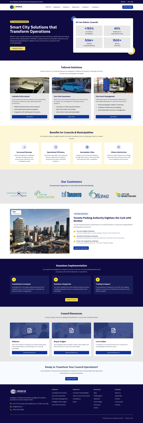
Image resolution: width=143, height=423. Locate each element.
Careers (117, 399)
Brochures (97, 405)
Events (96, 408)
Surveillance (77, 399)
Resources (75, 7)
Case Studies (98, 402)
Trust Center (119, 402)
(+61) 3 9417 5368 (18, 410)
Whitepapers (98, 396)
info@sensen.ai (17, 407)
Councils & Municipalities (81, 393)
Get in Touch (128, 7)
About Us (118, 393)
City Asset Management (60, 399)
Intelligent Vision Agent (59, 402)
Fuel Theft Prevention (59, 405)
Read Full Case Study (81, 248)
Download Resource (29, 352)
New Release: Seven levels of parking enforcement (26, 2)
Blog (95, 393)
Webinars (97, 399)
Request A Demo (18, 48)
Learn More (29, 117)
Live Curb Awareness (58, 396)
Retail (74, 402)
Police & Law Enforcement (81, 396)
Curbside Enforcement (59, 393)
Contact (117, 405)
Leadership (118, 396)
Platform (48, 7)
